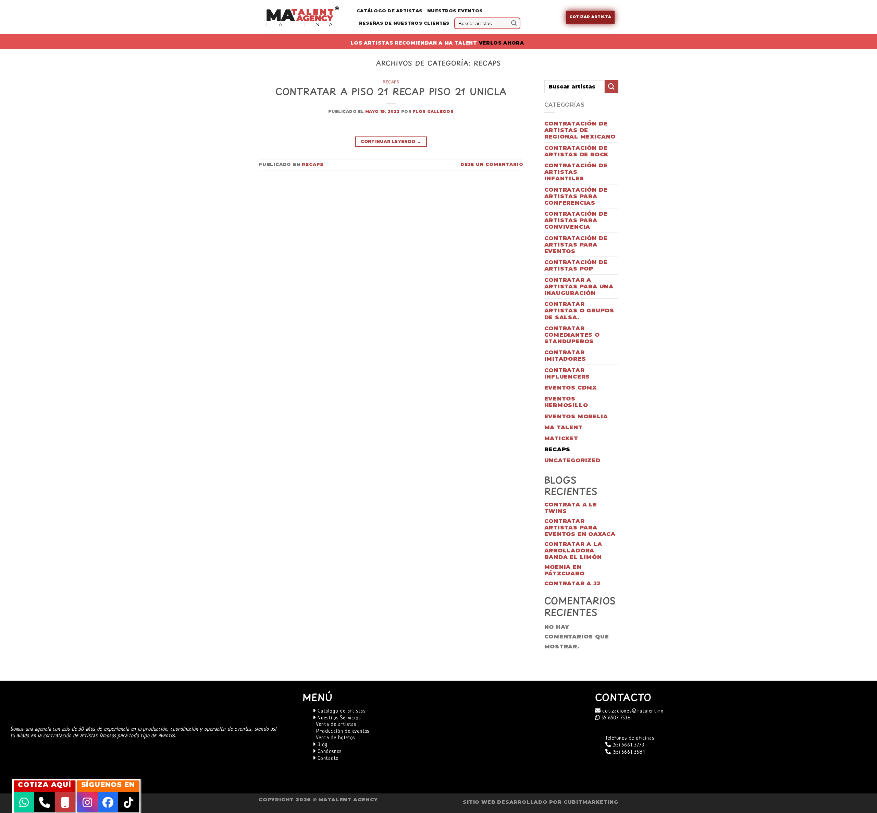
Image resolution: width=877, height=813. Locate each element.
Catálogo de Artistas (389, 10)
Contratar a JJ (572, 583)
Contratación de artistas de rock (576, 151)
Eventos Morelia (576, 416)
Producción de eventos (342, 731)
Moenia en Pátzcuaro (564, 570)
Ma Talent (563, 427)
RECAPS (391, 82)
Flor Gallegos (433, 111)
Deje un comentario (491, 164)
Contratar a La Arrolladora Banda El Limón (573, 550)
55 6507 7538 (615, 718)
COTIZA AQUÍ (44, 784)
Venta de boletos (335, 738)
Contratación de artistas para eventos (576, 244)
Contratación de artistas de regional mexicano (580, 130)
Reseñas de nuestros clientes (404, 23)
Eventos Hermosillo (566, 401)
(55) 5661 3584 (628, 752)
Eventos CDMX (570, 387)
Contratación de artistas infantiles (576, 172)
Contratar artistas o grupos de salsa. (579, 310)
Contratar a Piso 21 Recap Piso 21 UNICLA (391, 91)
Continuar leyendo (391, 141)
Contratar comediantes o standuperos (572, 335)
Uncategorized (572, 460)
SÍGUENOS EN (108, 784)
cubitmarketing (591, 802)
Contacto (327, 759)
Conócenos (329, 752)
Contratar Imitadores (565, 355)
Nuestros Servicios (338, 718)
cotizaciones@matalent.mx (632, 711)
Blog (322, 745)
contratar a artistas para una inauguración (579, 286)
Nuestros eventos (455, 10)
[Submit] (514, 23)
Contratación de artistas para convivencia (576, 220)
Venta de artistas (336, 725)
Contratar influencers (567, 373)
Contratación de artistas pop (576, 265)
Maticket (561, 438)
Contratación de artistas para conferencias (576, 196)
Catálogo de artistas (341, 711)
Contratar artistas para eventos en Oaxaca (580, 527)
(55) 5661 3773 (627, 745)
